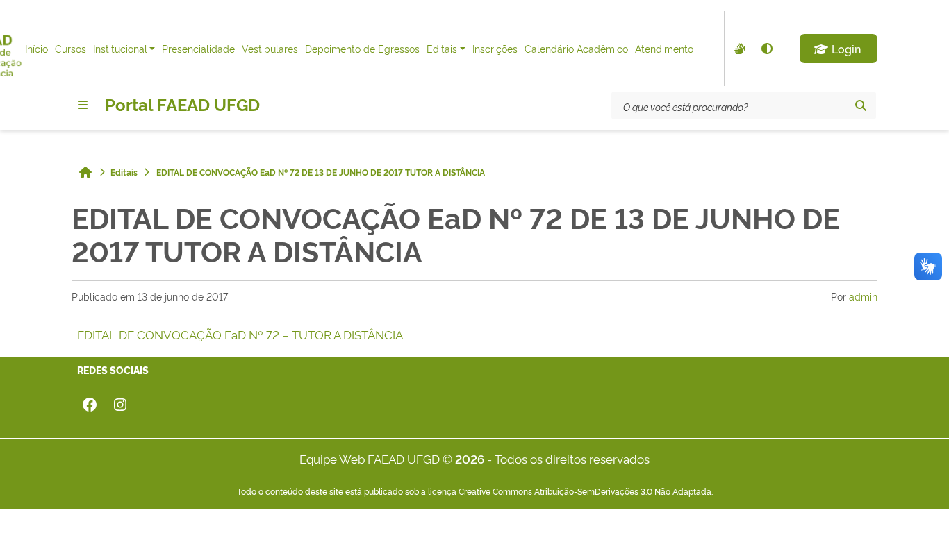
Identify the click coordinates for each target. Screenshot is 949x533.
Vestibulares (270, 48)
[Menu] (83, 105)
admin (863, 296)
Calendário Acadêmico (576, 48)
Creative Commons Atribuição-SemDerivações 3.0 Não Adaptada (585, 491)
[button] (838, 48)
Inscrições (495, 48)
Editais (442, 48)
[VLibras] (738, 48)
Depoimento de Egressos (362, 48)
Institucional (120, 48)
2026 (469, 458)
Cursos (70, 48)
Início (36, 48)
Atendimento (664, 48)
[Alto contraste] (766, 48)
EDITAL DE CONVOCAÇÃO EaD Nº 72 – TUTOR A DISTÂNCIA (240, 334)
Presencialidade (198, 48)
